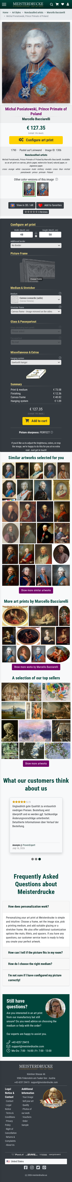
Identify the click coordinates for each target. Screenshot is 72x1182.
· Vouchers (26, 1117)
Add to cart (38, 421)
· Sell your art (27, 1101)
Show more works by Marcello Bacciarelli (36, 667)
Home (5, 12)
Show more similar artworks (36, 590)
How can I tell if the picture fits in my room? (35, 952)
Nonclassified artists (33, 12)
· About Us (9, 1145)
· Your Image (27, 1097)
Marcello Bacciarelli (56, 12)
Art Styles (16, 12)
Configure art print (38, 140)
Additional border (18, 241)
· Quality (25, 1105)
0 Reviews (43, 212)
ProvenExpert (29, 845)
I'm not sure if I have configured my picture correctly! (34, 977)
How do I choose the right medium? (30, 964)
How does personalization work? (28, 906)
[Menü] (4, 4)
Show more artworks (36, 763)
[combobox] (36, 245)
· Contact (9, 1101)
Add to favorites (52, 205)
